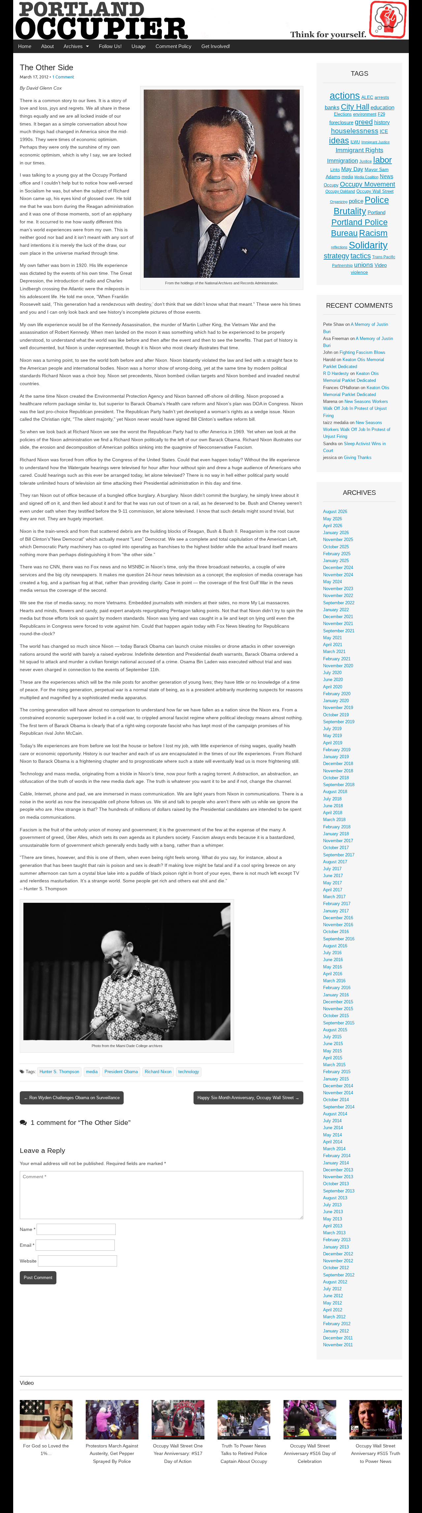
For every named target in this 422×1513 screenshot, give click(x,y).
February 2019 (336, 750)
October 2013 (336, 1184)
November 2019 (338, 707)
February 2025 (336, 554)
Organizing (338, 202)
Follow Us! (110, 46)
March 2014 (334, 1149)
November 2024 (338, 575)
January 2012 (336, 1331)
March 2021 (334, 651)
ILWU (355, 142)
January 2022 (336, 610)
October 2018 (336, 778)
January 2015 (336, 1079)
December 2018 (338, 763)
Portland (376, 212)
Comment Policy (174, 46)
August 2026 (335, 511)
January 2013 (336, 1247)
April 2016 (332, 974)
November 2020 (338, 666)
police (356, 201)
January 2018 (336, 834)
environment (365, 114)
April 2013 (332, 1226)
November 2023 (338, 588)
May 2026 (332, 519)
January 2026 (336, 532)
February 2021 (336, 659)
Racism (373, 233)
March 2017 (334, 897)
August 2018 (335, 791)
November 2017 (338, 841)
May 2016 (332, 967)
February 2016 (336, 987)
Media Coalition (366, 177)
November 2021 (338, 623)
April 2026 (332, 526)
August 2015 (335, 1030)
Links (335, 170)
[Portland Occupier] (211, 20)
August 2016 (335, 946)
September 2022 (338, 603)
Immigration (342, 160)
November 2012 (338, 1261)
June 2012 (333, 1296)
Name (27, 1229)
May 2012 (332, 1303)
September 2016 (338, 939)
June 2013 (333, 1212)
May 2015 (332, 1051)
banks (332, 107)
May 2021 (332, 638)
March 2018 (334, 819)
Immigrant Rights (359, 150)
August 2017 (335, 862)
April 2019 (332, 743)
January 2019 (336, 757)
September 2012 (338, 1275)
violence (359, 272)
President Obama (121, 1072)
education (382, 107)
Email (27, 1245)
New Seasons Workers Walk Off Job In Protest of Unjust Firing (355, 408)
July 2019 (332, 729)
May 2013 (332, 1219)
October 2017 (336, 847)
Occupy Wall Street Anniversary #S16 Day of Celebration (310, 1453)
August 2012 (335, 1282)
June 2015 (333, 1044)
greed (364, 122)
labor (382, 160)
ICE (384, 131)
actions (345, 95)
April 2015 (332, 1058)
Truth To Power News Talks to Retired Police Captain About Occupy (244, 1453)
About (47, 46)
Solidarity (368, 245)
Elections (343, 114)
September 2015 (338, 1023)
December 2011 (338, 1338)
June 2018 (333, 806)
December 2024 (338, 567)
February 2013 (336, 1240)
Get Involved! (215, 46)
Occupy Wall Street (375, 191)
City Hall (355, 106)
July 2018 (332, 799)
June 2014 (333, 1128)
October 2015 (336, 1015)
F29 (381, 114)
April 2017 (332, 890)
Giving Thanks (358, 457)
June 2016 (333, 959)
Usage (139, 46)
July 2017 (332, 869)
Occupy (331, 185)
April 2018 (332, 813)
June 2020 (333, 679)
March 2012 (334, 1317)
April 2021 (332, 644)
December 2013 (338, 1170)
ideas (339, 140)
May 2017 (332, 883)
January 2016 (336, 995)
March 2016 (334, 981)
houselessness (354, 130)
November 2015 (338, 1009)
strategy (336, 256)
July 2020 (332, 673)
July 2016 (332, 953)
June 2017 (333, 875)
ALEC (367, 97)
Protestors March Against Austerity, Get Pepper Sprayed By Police (112, 1453)
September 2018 (338, 785)
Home (24, 46)
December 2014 (338, 1086)
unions (363, 264)
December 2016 (338, 918)
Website (28, 1261)
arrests (382, 97)
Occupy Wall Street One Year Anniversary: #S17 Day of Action (178, 1453)
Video (381, 265)
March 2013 (334, 1233)
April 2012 (332, 1310)
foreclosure (341, 122)
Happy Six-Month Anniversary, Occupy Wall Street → (248, 1097)
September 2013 (338, 1191)
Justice (365, 161)
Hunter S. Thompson (59, 1072)
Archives (73, 46)
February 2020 (336, 694)
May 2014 (332, 1135)
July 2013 (332, 1205)
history (382, 122)
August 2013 (335, 1198)
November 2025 (338, 539)
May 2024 (332, 582)
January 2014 (336, 1163)
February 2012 (336, 1324)
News (386, 176)
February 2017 (336, 903)
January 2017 (336, 911)
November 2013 (338, 1177)
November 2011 (338, 1345)
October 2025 (336, 547)
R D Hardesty (336, 373)
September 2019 (338, 722)
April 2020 (332, 687)
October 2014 (336, 1100)
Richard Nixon (158, 1072)
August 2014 (335, 1114)
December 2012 (338, 1254)
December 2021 (338, 616)
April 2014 (332, 1142)
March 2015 (334, 1065)
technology (188, 1072)
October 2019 (336, 715)
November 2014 (338, 1093)
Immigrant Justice (375, 142)
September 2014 (338, 1107)
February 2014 (336, 1156)
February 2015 (336, 1072)
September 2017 (338, 855)
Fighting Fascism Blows (362, 352)
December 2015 (338, 1002)
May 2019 (332, 735)
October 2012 (336, 1268)
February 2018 (336, 827)
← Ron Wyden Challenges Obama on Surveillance (72, 1097)
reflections (339, 247)
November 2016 (338, 925)
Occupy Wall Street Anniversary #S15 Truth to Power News (375, 1453)
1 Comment (63, 76)
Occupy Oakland (340, 191)
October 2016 (336, 931)
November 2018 (338, 771)
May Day (352, 169)
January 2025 (336, 560)
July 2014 (332, 1121)
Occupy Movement (367, 184)
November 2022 (338, 595)
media (92, 1072)
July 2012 (332, 1289)
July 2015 (332, 1037)
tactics (360, 256)
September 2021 (338, 631)
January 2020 (336, 701)
